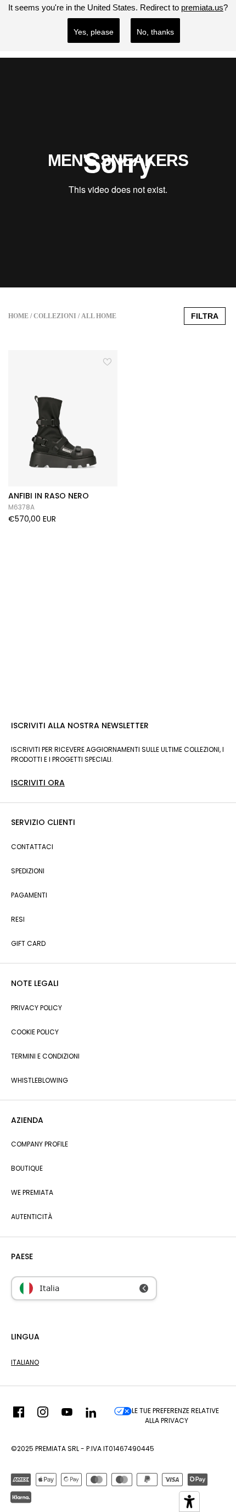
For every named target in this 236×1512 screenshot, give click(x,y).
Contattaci (32, 846)
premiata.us (202, 7)
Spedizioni (27, 871)
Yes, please (94, 31)
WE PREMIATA (32, 1192)
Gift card (28, 943)
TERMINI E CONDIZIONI (45, 1056)
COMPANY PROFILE (39, 1144)
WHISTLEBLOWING (39, 1080)
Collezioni (54, 316)
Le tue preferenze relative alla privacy (175, 1415)
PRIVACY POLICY (36, 1007)
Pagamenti (29, 895)
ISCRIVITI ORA (38, 783)
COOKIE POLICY (35, 1032)
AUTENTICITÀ (31, 1216)
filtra (204, 316)
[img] (19, 1416)
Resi (18, 919)
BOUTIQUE (27, 1168)
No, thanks (155, 31)
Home (18, 316)
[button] (108, 360)
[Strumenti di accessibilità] (189, 1501)
